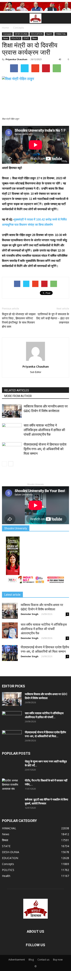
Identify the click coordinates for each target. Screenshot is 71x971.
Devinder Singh (29, 614)
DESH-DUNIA (21, 34)
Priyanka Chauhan (16, 59)
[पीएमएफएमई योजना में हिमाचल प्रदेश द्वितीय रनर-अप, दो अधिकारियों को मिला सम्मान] (12, 449)
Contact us (43, 959)
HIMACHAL (61, 34)
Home (5, 27)
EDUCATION (37, 34)
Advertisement (16, 959)
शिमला (34, 38)
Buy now (58, 959)
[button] (65, 18)
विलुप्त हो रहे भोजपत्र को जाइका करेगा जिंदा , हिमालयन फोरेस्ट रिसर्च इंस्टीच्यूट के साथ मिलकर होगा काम (19, 320)
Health (49, 34)
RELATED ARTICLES (16, 390)
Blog (31, 959)
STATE (26, 38)
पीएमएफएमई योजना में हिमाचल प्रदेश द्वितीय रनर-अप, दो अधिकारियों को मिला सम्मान (45, 449)
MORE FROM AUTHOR (18, 396)
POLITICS (15, 38)
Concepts (7, 34)
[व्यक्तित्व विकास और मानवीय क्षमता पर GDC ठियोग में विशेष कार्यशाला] (12, 411)
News (5, 38)
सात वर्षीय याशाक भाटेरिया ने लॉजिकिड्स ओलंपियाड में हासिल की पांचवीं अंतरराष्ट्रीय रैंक (44, 429)
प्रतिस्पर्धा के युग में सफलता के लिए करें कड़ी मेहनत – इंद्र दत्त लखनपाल (52, 318)
